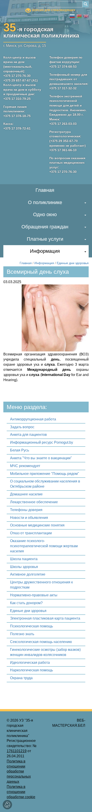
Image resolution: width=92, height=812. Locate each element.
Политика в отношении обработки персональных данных (19, 771)
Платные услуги (45, 239)
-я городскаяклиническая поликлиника (41, 31)
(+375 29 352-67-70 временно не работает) (67, 143)
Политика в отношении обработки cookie (21, 792)
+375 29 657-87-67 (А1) (20, 80)
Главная (45, 190)
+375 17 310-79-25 (17, 98)
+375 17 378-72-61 (17, 128)
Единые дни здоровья (73, 263)
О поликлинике (45, 202)
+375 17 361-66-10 (63, 150)
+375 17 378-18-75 (17, 116)
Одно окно (45, 214)
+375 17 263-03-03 (63, 123)
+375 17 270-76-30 (17, 75)
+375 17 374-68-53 (63, 66)
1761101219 (17, 751)
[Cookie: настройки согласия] (7, 804)
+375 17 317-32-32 (63, 88)
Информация (45, 251)
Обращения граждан (44, 227)
